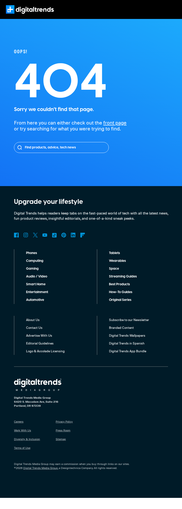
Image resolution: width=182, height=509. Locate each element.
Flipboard (82, 235)
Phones (31, 253)
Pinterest (63, 235)
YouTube (44, 235)
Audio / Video (36, 276)
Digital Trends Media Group (40, 468)
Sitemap (61, 439)
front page (115, 122)
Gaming (32, 268)
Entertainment (37, 292)
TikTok (54, 235)
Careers (18, 421)
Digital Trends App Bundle (127, 351)
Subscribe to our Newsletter (129, 320)
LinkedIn (73, 235)
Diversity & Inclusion (27, 439)
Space (114, 268)
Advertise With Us (39, 335)
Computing (34, 261)
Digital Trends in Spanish (127, 343)
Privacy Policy (64, 421)
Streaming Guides (123, 276)
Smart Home (36, 284)
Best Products (119, 284)
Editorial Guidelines (40, 343)
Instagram (25, 235)
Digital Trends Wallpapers (127, 335)
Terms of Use (22, 448)
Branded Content (121, 328)
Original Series (120, 300)
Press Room (63, 430)
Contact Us (34, 328)
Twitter (35, 235)
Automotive (35, 300)
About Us (33, 320)
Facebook (16, 235)
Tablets (114, 253)
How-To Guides (120, 292)
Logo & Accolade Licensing (45, 351)
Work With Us (22, 430)
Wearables (117, 261)
